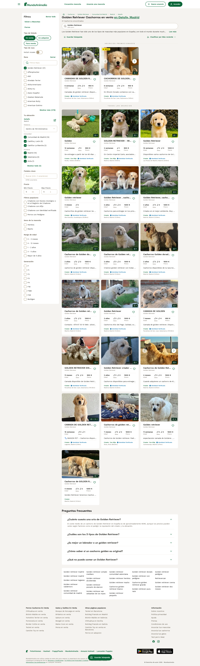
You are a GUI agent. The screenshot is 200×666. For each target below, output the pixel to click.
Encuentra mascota (72, 4)
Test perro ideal (157, 637)
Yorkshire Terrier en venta (37, 618)
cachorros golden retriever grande (139, 583)
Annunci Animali (87, 651)
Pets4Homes (35, 651)
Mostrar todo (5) (34, 166)
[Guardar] (95, 79)
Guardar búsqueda (74, 37)
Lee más (172, 32)
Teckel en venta (32, 627)
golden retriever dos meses (164, 588)
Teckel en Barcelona (93, 611)
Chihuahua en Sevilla (94, 621)
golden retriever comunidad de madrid (73, 592)
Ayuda (153, 618)
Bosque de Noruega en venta (68, 611)
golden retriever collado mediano (96, 573)
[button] (80, 61)
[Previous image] (66, 61)
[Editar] (55, 120)
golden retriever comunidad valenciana (118, 573)
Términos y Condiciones (55, 660)
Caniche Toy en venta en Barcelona (95, 628)
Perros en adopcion (93, 633)
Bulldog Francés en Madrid (96, 614)
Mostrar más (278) (48, 110)
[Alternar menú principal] (19, 4)
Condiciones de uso (159, 624)
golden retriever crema (165, 582)
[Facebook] (153, 641)
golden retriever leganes (74, 580)
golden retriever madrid (74, 572)
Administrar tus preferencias (35, 662)
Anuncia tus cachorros (160, 631)
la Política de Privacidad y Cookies (76, 660)
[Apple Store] (165, 651)
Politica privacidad (158, 614)
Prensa (154, 621)
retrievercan (160, 578)
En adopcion (44, 38)
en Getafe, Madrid (126, 17)
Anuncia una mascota (96, 4)
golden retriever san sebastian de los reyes (95, 592)
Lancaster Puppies (104, 651)
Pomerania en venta (34, 621)
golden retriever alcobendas (93, 579)
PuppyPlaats (57, 651)
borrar (53, 57)
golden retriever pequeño (116, 594)
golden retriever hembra (119, 578)
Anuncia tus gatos (158, 634)
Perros (27, 27)
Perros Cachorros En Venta (37, 608)
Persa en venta (62, 627)
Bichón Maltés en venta (36, 614)
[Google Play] (145, 651)
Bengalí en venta (63, 621)
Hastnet (46, 651)
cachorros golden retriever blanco (116, 588)
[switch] (39, 52)
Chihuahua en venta (34, 611)
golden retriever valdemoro (71, 585)
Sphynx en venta (63, 618)
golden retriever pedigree (162, 573)
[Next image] (95, 61)
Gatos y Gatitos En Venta (66, 608)
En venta (29, 38)
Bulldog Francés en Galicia (96, 624)
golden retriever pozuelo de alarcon (94, 586)
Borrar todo (51, 17)
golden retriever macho (119, 582)
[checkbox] (25, 68)
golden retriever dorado (142, 572)
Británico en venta (63, 614)
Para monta (31, 43)
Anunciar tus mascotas (160, 627)
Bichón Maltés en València (96, 618)
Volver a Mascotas (32, 22)
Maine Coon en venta (64, 624)
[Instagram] (158, 641)
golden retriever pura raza (141, 590)
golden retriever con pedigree (141, 577)
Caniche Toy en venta (35, 631)
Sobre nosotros (157, 611)
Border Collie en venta (35, 624)
